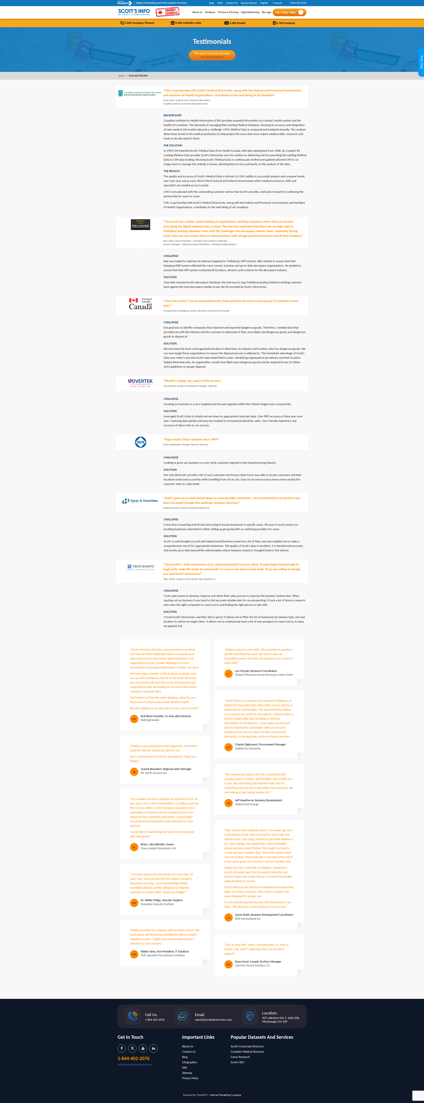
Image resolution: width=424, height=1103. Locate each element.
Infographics (189, 1062)
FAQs (220, 3)
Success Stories (249, 3)
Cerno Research (240, 1057)
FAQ (184, 1067)
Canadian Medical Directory (247, 1051)
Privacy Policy (190, 1078)
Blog (211, 3)
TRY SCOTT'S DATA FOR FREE (212, 55)
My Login (266, 12)
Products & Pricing (228, 12)
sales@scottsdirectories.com (135, 1064)
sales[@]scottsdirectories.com (213, 1020)
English (264, 3)
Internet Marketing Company (225, 1095)
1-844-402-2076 (297, 3)
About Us (197, 12)
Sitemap (187, 1073)
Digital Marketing (250, 12)
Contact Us (232, 3)
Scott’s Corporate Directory (247, 1046)
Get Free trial (286, 12)
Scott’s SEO (237, 1062)
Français (277, 3)
